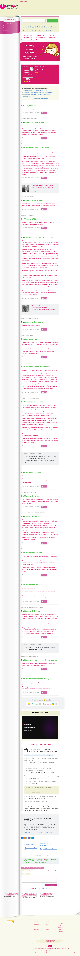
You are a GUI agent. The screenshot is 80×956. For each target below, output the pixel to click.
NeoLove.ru (52, 940)
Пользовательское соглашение (63, 935)
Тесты (35, 931)
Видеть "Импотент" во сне (48, 849)
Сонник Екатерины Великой (30, 92)
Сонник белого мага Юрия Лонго (41, 94)
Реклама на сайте (40, 935)
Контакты (34, 935)
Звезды (47, 931)
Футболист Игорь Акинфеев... (47, 896)
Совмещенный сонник (9, 25)
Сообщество (36, 924)
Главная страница (11, 19)
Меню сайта (23, 1)
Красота (59, 921)
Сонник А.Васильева (28, 96)
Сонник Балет (29, 844)
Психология (60, 927)
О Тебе (59, 929)
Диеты (47, 924)
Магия (47, 926)
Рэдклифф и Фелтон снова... (29, 897)
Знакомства (36, 921)
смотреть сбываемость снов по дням (38, 755)
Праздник (47, 929)
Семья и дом (60, 923)
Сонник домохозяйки (46, 92)
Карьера (59, 925)
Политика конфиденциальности (50, 935)
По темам (5, 27)
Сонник (35, 926)
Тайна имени (36, 929)
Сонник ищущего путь (41, 90)
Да (45, 112)
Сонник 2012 (26, 94)
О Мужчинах (60, 931)
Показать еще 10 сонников (40, 98)
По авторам (6, 30)
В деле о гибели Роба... (10, 896)
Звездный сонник (28, 90)
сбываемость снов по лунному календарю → (39, 832)
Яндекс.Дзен (45, 888)
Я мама (47, 921)
